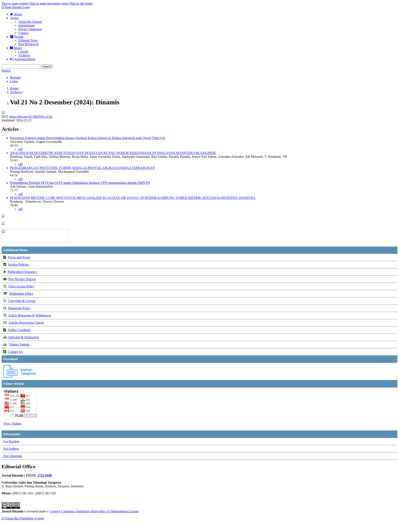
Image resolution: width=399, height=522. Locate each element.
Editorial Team (28, 40)
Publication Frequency (22, 272)
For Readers (11, 441)
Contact (23, 33)
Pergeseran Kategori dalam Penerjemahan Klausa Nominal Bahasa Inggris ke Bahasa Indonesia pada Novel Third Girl (87, 138)
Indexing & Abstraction (23, 337)
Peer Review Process (22, 279)
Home (17, 14)
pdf (20, 149)
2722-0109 (44, 475)
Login (14, 81)
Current (23, 51)
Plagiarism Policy (19, 308)
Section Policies (18, 264)
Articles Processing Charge (26, 322)
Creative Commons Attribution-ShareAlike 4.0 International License (94, 511)
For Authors (11, 448)
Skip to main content (15, 3)
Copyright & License (22, 301)
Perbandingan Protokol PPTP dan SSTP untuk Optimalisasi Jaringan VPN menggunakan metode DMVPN (80, 183)
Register (15, 77)
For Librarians (12, 456)
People (18, 36)
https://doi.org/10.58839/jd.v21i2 (30, 116)
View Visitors (12, 423)
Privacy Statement (30, 29)
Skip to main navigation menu (49, 3)
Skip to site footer (81, 3)
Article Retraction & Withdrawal (29, 315)
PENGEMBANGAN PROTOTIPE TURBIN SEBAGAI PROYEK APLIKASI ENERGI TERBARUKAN (82, 168)
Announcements (24, 59)
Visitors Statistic (19, 344)
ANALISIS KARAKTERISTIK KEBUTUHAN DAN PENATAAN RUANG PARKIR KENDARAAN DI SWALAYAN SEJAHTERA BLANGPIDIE (113, 153)
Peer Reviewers (28, 44)
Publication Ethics (21, 293)
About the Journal (30, 21)
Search (47, 66)
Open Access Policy (21, 286)
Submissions (26, 25)
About (14, 18)
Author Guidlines (19, 330)
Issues (17, 48)
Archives (24, 55)
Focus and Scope (19, 257)
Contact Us (15, 351)
